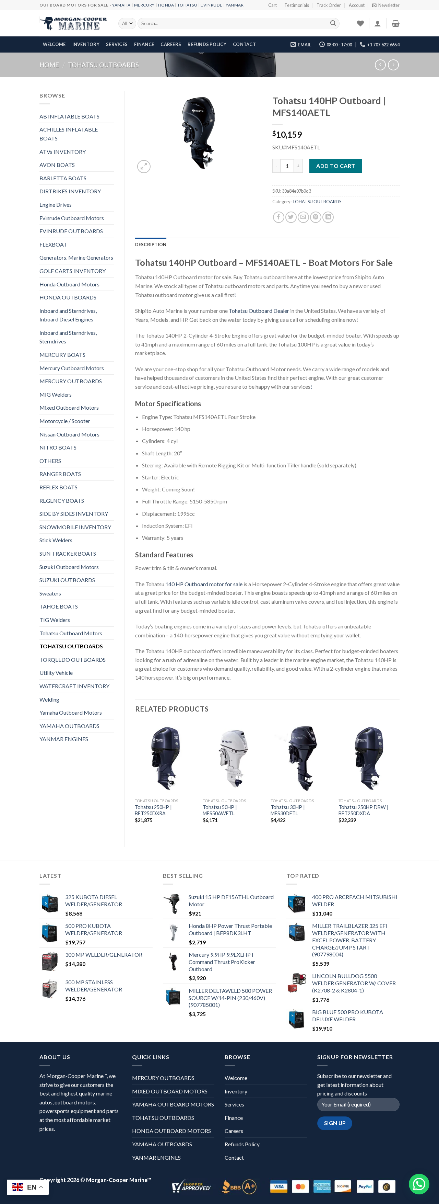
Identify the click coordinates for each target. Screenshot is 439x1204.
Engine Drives (55, 204)
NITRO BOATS (57, 447)
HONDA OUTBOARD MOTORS (171, 1130)
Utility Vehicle (56, 672)
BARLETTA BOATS (62, 178)
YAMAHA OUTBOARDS (69, 726)
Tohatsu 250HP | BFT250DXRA (153, 810)
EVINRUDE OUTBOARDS (71, 231)
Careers (171, 44)
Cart (272, 5)
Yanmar (235, 5)
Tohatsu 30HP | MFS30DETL (288, 810)
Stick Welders (55, 540)
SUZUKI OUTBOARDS (67, 580)
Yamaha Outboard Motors (70, 712)
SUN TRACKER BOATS (67, 553)
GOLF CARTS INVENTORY (72, 271)
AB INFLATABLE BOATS (69, 116)
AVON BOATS (57, 164)
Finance (144, 44)
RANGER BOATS (60, 473)
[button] (419, 1184)
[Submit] (333, 24)
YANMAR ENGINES (63, 739)
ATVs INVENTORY (62, 151)
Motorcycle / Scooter (64, 421)
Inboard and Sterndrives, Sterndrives (68, 337)
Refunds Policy (207, 44)
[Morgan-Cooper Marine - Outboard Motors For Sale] (73, 23)
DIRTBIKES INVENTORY (70, 191)
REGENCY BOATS (61, 500)
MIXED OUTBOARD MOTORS (169, 1091)
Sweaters (50, 593)
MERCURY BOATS (62, 354)
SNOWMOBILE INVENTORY (75, 527)
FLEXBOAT (53, 244)
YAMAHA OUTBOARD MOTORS (173, 1104)
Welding (49, 699)
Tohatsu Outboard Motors (70, 633)
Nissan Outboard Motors (69, 434)
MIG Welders (55, 394)
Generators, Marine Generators (76, 257)
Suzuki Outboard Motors (69, 567)
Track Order (329, 5)
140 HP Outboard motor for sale (203, 584)
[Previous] (135, 778)
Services (117, 44)
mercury (144, 5)
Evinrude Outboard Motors (71, 218)
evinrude (211, 5)
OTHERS (50, 460)
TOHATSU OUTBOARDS (103, 65)
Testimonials (296, 5)
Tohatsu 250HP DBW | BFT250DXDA (364, 810)
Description (151, 244)
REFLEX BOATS (58, 487)
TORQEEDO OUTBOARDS (72, 659)
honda (166, 5)
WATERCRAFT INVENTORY (74, 686)
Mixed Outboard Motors (69, 407)
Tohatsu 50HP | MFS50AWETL (220, 810)
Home (49, 65)
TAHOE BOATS (58, 606)
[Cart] (396, 23)
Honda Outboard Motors (69, 284)
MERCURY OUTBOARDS (70, 381)
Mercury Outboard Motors (71, 368)
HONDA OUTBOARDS (67, 297)
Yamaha (121, 5)
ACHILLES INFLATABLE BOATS (68, 133)
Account (357, 5)
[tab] (151, 244)
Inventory (85, 44)
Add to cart (335, 165)
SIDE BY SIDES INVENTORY (73, 513)
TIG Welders (54, 619)
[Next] (399, 778)
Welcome (54, 44)
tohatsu (187, 5)
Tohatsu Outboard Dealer (259, 310)
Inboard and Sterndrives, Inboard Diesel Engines (68, 315)
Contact (244, 44)
